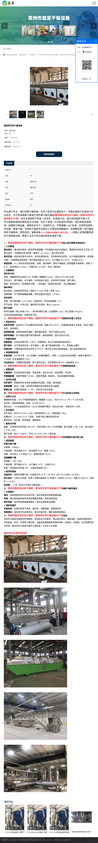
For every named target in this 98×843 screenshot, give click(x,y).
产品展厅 (32, 55)
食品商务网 (66, 840)
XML (43, 840)
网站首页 (23, 55)
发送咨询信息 (49, 154)
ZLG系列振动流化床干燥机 (48, 55)
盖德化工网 (58, 840)
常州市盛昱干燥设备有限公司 (31, 840)
